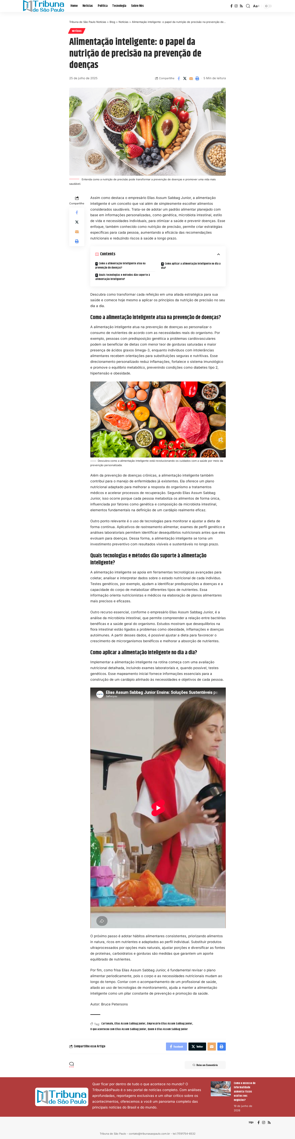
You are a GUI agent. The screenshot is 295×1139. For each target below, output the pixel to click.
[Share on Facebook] (178, 78)
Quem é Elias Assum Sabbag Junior (168, 1029)
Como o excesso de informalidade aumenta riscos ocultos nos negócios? (244, 1091)
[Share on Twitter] (185, 78)
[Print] (197, 78)
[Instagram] (236, 6)
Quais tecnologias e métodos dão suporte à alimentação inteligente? (122, 277)
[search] (248, 6)
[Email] (191, 78)
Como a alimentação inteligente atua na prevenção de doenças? (120, 265)
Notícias (77, 30)
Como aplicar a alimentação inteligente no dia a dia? (191, 266)
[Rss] (241, 6)
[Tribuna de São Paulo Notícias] (43, 6)
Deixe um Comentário (207, 1065)
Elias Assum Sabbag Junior (129, 1023)
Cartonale (107, 1023)
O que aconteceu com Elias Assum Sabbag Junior (118, 1029)
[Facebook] (231, 6)
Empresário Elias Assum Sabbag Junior (169, 1023)
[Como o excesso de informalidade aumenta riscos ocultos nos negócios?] (221, 1088)
